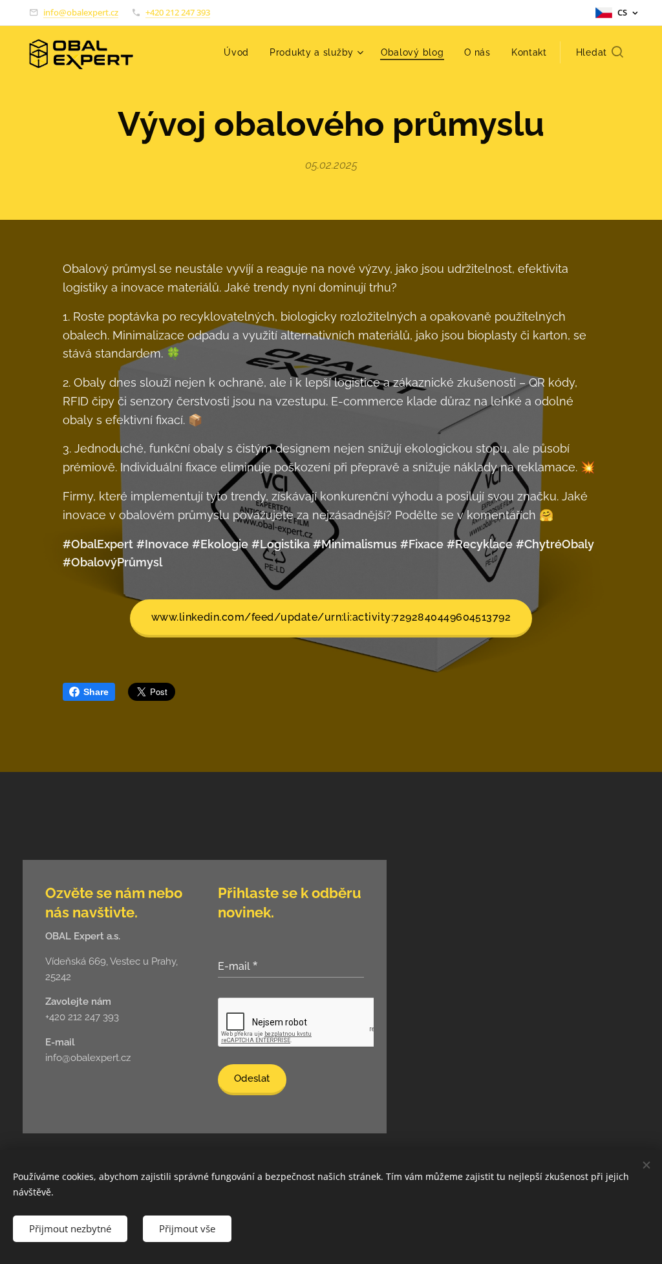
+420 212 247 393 (177, 12)
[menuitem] (239, 52)
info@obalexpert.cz (80, 12)
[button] (599, 52)
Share (96, 692)
